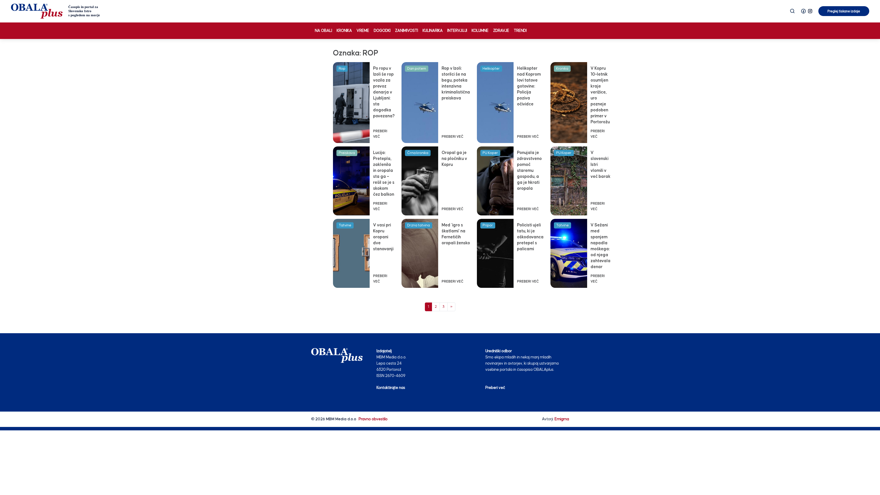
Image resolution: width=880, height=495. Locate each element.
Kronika (344, 31)
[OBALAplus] (55, 11)
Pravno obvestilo (373, 419)
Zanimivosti (406, 31)
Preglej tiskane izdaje (844, 11)
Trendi (520, 31)
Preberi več (495, 388)
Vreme (363, 31)
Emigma (562, 419)
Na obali (323, 31)
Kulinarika (433, 31)
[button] (803, 11)
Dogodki (382, 31)
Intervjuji (457, 31)
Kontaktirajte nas (391, 388)
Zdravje (501, 31)
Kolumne (480, 31)
